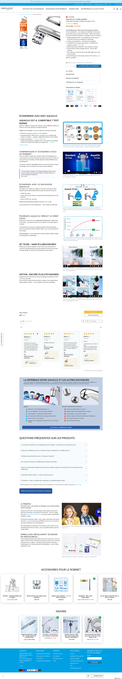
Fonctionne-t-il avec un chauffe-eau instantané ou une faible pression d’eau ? (43, 480)
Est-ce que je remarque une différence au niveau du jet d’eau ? (39, 462)
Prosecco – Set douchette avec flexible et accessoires (50, 635)
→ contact (51, 142)
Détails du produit (72, 78)
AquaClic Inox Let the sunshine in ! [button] (50, 358)
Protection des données (76, 661)
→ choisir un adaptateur (39, 139)
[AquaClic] (7, 9)
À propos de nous (98, 4)
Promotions (74, 9)
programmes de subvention (33, 514)
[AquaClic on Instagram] (22, 666)
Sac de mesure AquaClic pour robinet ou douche (109, 596)
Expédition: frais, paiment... (77, 656)
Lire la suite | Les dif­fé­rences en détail (61, 427)
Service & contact (79, 4)
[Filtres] (88, 321)
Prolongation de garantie (63, 1)
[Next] (58, 32)
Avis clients (89, 4)
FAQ (106, 4)
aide (38, 133)
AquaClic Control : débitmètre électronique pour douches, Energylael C (72, 636)
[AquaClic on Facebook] (20, 666)
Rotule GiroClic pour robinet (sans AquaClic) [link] (80, 97)
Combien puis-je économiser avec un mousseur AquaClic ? (38, 456)
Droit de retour (74, 663)
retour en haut (24, 145)
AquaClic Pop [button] (32, 363)
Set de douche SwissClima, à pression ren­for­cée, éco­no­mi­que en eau (93, 636)
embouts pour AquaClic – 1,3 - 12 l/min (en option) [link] (70, 97)
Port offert (34, 1)
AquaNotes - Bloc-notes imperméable (85, 596)
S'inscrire (94, 662)
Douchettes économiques (33, 9)
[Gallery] (39, 32)
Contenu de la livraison (74, 82)
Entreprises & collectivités (92, 9)
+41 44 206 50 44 (27, 659)
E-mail (89, 655)
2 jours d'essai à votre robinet (49, 1)
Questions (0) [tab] (29, 321)
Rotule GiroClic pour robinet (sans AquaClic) (36, 596)
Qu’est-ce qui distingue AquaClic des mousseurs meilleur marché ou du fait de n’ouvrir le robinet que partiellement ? (52, 468)
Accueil (20, 14)
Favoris (61, 611)
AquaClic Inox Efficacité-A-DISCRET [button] (89, 360)
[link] (71, 92)
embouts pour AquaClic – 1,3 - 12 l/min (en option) (61, 596)
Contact (72, 654)
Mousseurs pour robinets (56, 9)
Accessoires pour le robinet (61, 569)
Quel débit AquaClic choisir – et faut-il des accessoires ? (37, 475)
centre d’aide (78, 484)
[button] (69, 24)
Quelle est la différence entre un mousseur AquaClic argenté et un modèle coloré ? (45, 450)
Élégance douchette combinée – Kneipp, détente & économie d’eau (29, 636)
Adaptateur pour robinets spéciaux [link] (90, 97)
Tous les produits (27, 14)
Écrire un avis (93, 312)
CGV (71, 666)
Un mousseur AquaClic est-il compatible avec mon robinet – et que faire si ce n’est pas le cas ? (48, 445)
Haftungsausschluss (75, 668)
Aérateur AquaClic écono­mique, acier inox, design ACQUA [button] (69, 365)
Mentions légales (75, 658)
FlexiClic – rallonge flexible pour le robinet (12, 596)
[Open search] (83, 321)
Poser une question (93, 315)
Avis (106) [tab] (22, 321)
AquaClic (25, 675)
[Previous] (30, 32)
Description (70, 74)
